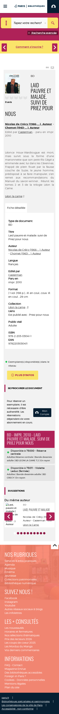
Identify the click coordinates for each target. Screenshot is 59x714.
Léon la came (13, 196)
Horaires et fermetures (19, 631)
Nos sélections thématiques (22, 635)
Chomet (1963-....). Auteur (22, 127)
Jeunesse (10, 575)
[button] (8, 516)
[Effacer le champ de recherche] (46, 23)
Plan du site (12, 687)
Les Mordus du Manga (18, 646)
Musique (10, 568)
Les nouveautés (14, 627)
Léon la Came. (31, 524)
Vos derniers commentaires (22, 650)
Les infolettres (13, 613)
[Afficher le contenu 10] (44, 533)
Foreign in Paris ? (15, 676)
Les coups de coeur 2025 (20, 642)
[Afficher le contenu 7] (34, 533)
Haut (54, 545)
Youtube (10, 605)
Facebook (11, 598)
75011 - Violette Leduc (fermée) (28, 469)
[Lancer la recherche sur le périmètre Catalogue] (53, 23)
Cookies (9, 679)
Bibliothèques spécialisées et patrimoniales (26, 701)
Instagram (11, 601)
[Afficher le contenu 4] (24, 533)
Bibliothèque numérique (20, 583)
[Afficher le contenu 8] (38, 533)
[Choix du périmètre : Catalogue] (6, 23)
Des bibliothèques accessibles (23, 672)
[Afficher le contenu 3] (21, 533)
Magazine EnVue (15, 668)
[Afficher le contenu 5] (28, 533)
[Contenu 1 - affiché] (15, 533)
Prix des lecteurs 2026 (18, 639)
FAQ (7, 665)
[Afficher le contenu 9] (41, 533)
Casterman (25, 132)
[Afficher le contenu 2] (18, 533)
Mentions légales (15, 683)
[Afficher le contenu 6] (31, 533)
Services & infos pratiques (20, 560)
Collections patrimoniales (21, 579)
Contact (17, 665)
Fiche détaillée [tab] (16, 207)
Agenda (10, 564)
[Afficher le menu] (5, 6)
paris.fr (5, 697)
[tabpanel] (29, 282)
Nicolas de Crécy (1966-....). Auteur (28, 124)
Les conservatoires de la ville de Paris (22, 705)
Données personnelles (31, 679)
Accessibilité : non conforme (17, 708)
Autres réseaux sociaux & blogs (24, 609)
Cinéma (10, 572)
